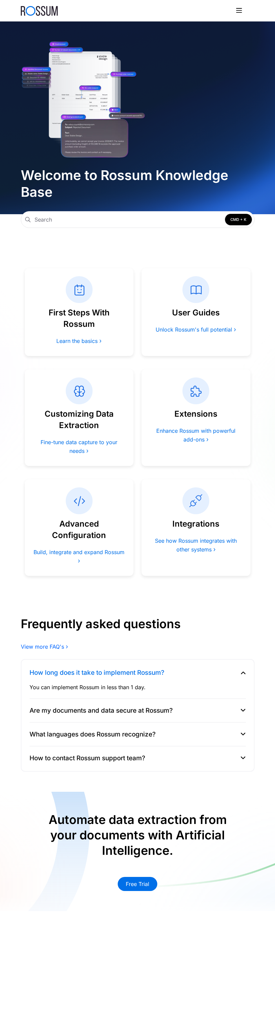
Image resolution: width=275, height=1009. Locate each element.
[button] (260, 992)
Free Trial (137, 884)
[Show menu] (239, 10)
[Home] (39, 10)
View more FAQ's (44, 646)
